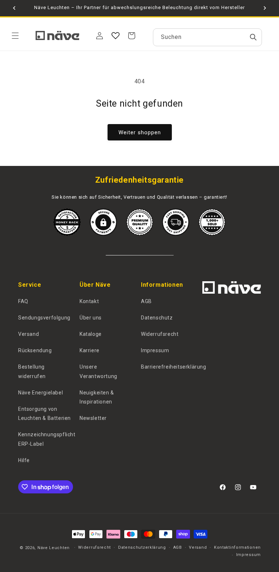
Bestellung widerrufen (32, 371)
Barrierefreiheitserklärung (173, 367)
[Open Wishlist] (116, 36)
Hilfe (24, 460)
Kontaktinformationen (237, 547)
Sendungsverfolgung (44, 318)
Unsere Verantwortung (98, 371)
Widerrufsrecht (159, 334)
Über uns (91, 318)
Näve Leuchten (53, 547)
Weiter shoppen (139, 132)
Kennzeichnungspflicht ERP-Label (47, 439)
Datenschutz (157, 318)
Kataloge (91, 334)
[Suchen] (253, 37)
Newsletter (93, 418)
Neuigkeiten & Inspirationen (97, 397)
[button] (15, 36)
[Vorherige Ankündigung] (14, 8)
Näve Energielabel (40, 393)
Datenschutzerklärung (142, 547)
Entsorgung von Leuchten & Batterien (44, 413)
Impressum (155, 350)
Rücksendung (35, 350)
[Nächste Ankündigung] (265, 8)
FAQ (23, 301)
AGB (146, 301)
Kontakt (89, 301)
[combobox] (207, 37)
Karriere (90, 350)
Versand (28, 334)
